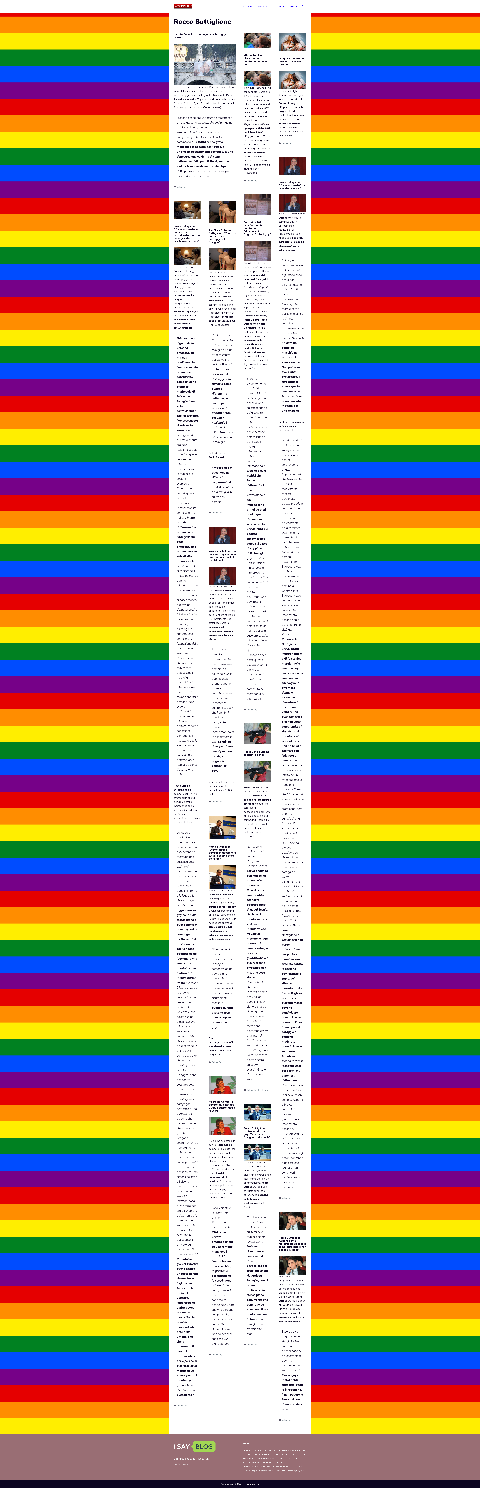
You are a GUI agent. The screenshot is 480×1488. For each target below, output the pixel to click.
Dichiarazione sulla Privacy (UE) (191, 1458)
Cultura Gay (280, 6)
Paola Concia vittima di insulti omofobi (256, 753)
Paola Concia (289, 425)
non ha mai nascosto (185, 315)
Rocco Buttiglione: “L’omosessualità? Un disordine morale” (292, 185)
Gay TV (293, 6)
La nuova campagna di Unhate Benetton (196, 87)
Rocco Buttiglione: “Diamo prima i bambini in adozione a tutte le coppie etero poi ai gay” (222, 852)
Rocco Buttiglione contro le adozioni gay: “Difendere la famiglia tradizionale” (257, 1133)
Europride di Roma (258, 271)
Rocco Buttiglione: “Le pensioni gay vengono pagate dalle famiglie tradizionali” (222, 556)
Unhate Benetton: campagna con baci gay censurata (200, 36)
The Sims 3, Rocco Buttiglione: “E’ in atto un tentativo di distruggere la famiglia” (222, 236)
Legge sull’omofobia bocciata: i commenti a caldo (291, 61)
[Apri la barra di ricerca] (303, 6)
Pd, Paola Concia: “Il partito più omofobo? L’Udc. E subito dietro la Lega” (222, 1106)
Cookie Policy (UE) (184, 1463)
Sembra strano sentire (221, 890)
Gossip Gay (263, 6)
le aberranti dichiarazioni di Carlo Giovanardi (221, 288)
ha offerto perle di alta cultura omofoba (185, 797)
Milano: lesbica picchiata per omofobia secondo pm (255, 60)
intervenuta (226, 1157)
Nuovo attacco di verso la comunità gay (292, 217)
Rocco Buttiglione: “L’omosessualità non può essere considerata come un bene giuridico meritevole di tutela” (187, 233)
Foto (264, 364)
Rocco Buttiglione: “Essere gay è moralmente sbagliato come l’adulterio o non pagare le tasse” (292, 1243)
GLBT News (248, 6)
